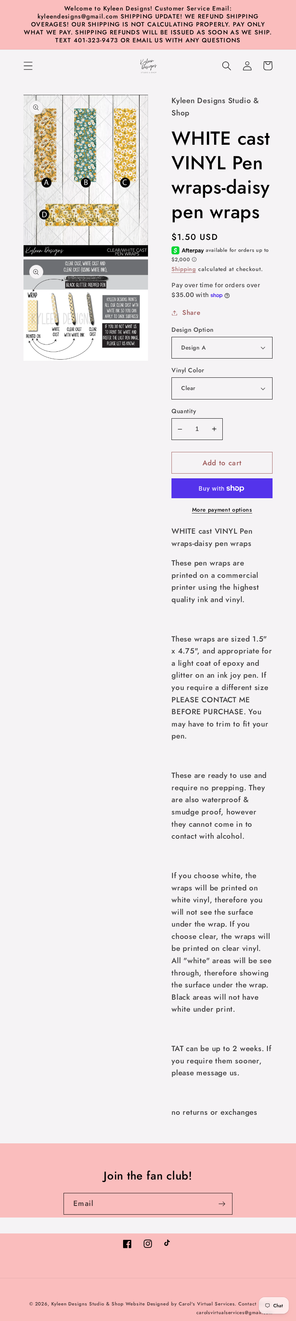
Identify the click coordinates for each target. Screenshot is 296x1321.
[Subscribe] (222, 1204)
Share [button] (191, 312)
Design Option (192, 330)
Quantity (183, 411)
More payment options (222, 510)
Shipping (183, 269)
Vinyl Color (187, 370)
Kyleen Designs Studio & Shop (87, 1303)
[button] (28, 65)
